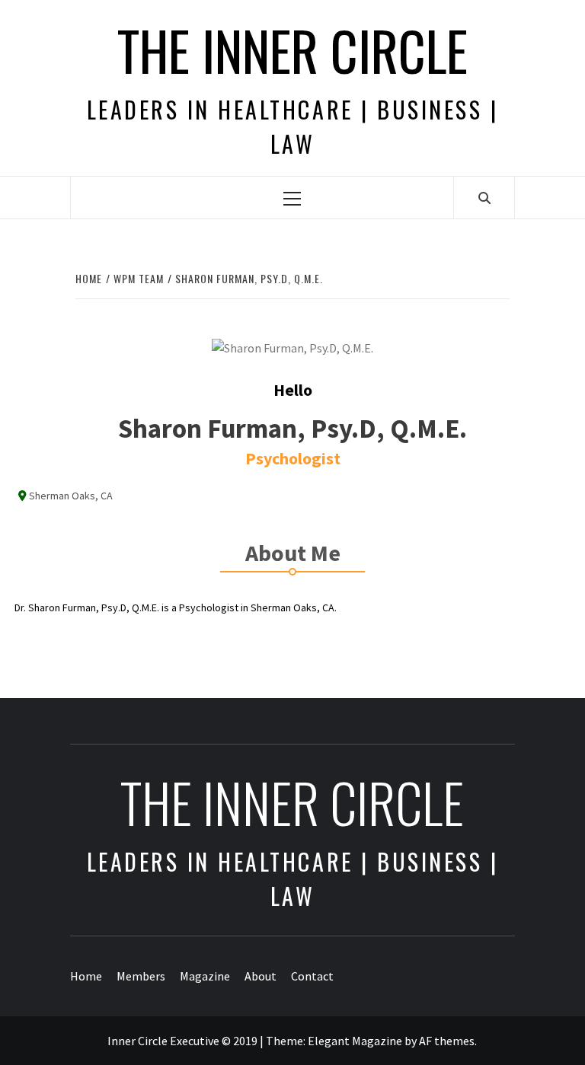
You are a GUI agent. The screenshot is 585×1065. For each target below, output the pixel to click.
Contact (312, 976)
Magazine (205, 976)
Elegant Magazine (355, 1040)
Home (86, 976)
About (261, 976)
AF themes (447, 1040)
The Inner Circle (292, 49)
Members (141, 976)
